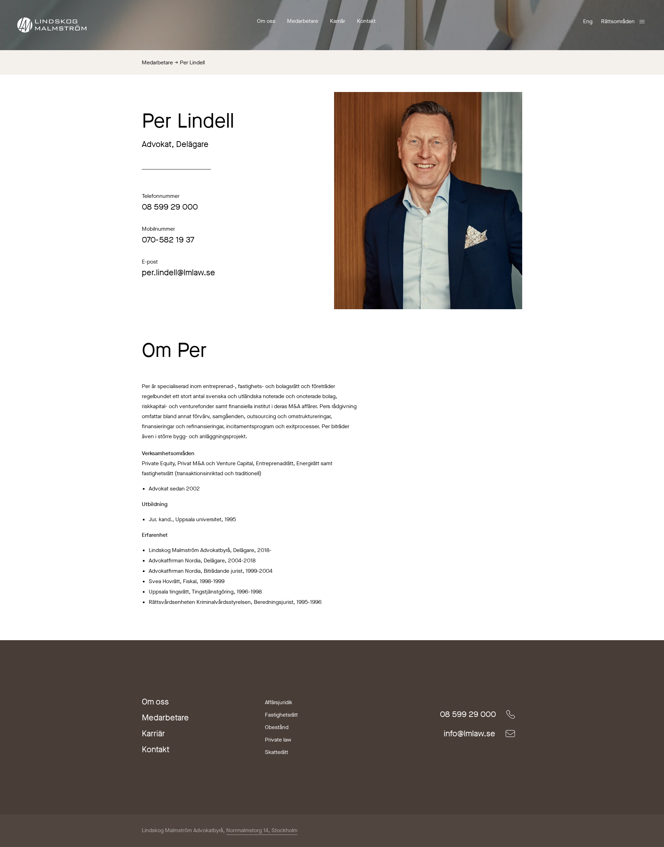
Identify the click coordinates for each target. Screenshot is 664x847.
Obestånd (276, 727)
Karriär (337, 21)
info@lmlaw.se (469, 733)
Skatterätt (276, 752)
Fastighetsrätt (281, 714)
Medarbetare (302, 21)
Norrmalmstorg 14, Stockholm (261, 830)
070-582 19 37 (168, 240)
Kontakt (366, 21)
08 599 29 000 (170, 207)
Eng (587, 21)
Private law (278, 739)
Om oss (266, 21)
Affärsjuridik (278, 702)
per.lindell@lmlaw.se (178, 272)
